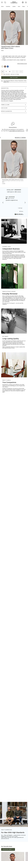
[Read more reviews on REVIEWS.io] (19, 214)
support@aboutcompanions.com (16, 130)
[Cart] (25, 2)
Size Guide (4, 107)
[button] (3, 202)
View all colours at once (22, 63)
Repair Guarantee (6, 111)
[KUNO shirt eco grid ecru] (14, 159)
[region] (14, 202)
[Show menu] (1, 2)
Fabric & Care (5, 104)
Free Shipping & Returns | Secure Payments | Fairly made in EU (14, 81)
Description (5, 88)
